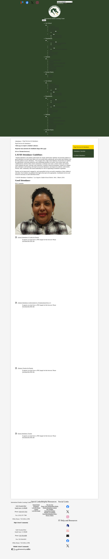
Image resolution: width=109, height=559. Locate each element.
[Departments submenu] (46, 40)
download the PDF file (28, 241)
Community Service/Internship (57, 63)
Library (51, 55)
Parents (51, 75)
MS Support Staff (57, 37)
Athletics (51, 64)
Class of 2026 (52, 67)
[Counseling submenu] (56, 99)
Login (14, 549)
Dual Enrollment (56, 44)
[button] (46, 116)
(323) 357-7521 (23, 511)
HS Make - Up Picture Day (56, 66)
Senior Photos (52, 69)
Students (51, 61)
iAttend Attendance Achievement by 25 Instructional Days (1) (34, 303)
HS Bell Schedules (54, 28)
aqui (44, 148)
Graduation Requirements (59, 43)
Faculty (51, 34)
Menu (44, 20)
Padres (50, 76)
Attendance (52, 46)
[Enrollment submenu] (55, 31)
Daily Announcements (55, 60)
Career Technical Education (59, 49)
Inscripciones (55, 32)
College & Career (53, 52)
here (20, 145)
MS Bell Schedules (54, 29)
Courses (51, 47)
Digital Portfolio (53, 53)
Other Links (52, 70)
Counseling (52, 41)
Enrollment (52, 31)
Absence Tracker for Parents (25, 368)
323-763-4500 (23, 535)
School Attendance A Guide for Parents (28, 237)
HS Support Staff (56, 35)
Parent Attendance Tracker (25, 433)
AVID (50, 50)
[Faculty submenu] (53, 34)
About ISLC (52, 26)
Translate (69, 3)
